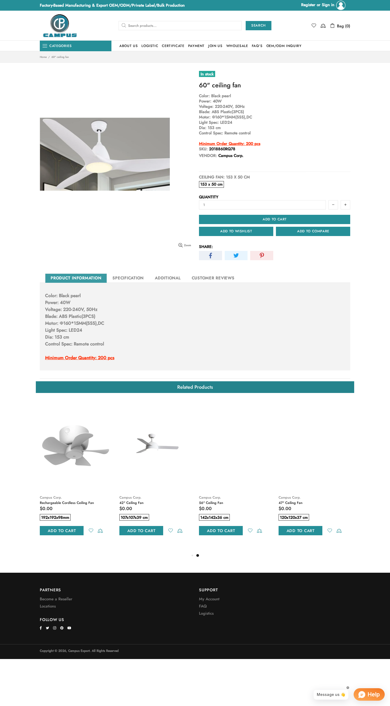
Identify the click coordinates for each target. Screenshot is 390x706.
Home (43, 57)
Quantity (208, 197)
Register (308, 4)
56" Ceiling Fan (211, 502)
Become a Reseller (56, 599)
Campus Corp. (51, 497)
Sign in (329, 5)
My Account (209, 599)
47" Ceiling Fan (290, 502)
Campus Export (60, 25)
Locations (48, 606)
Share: (206, 246)
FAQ (203, 606)
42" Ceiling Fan (131, 502)
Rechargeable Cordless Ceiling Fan (67, 502)
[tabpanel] (235, 474)
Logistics (206, 613)
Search (258, 25)
